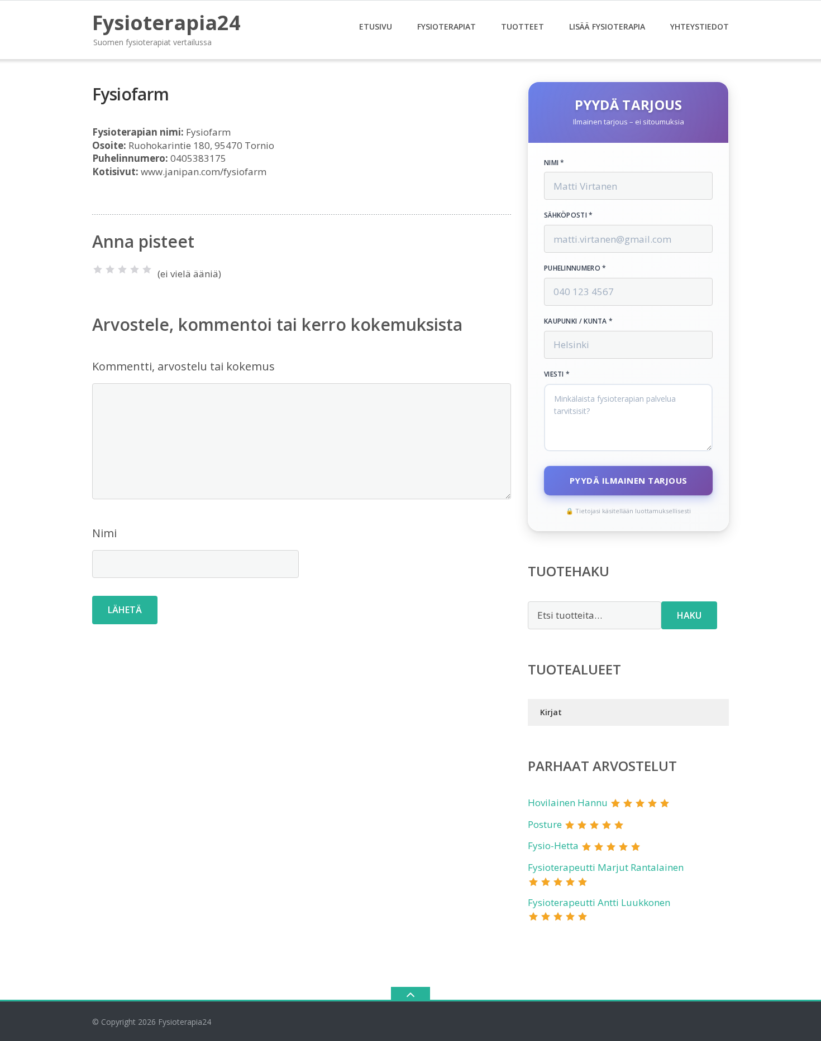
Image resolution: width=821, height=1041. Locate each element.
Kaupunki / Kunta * (578, 321)
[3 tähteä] (122, 269)
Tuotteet (522, 26)
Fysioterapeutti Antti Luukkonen (599, 902)
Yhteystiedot (699, 26)
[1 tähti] (97, 269)
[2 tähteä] (110, 269)
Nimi (104, 533)
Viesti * (557, 374)
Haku (689, 615)
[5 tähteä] (146, 269)
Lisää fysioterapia (607, 26)
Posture (545, 824)
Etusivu (375, 26)
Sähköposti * (568, 215)
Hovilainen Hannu (568, 802)
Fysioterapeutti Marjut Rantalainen (606, 867)
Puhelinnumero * (575, 268)
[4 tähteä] (134, 269)
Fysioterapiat (446, 26)
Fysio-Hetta (553, 845)
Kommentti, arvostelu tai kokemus (183, 366)
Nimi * (554, 162)
